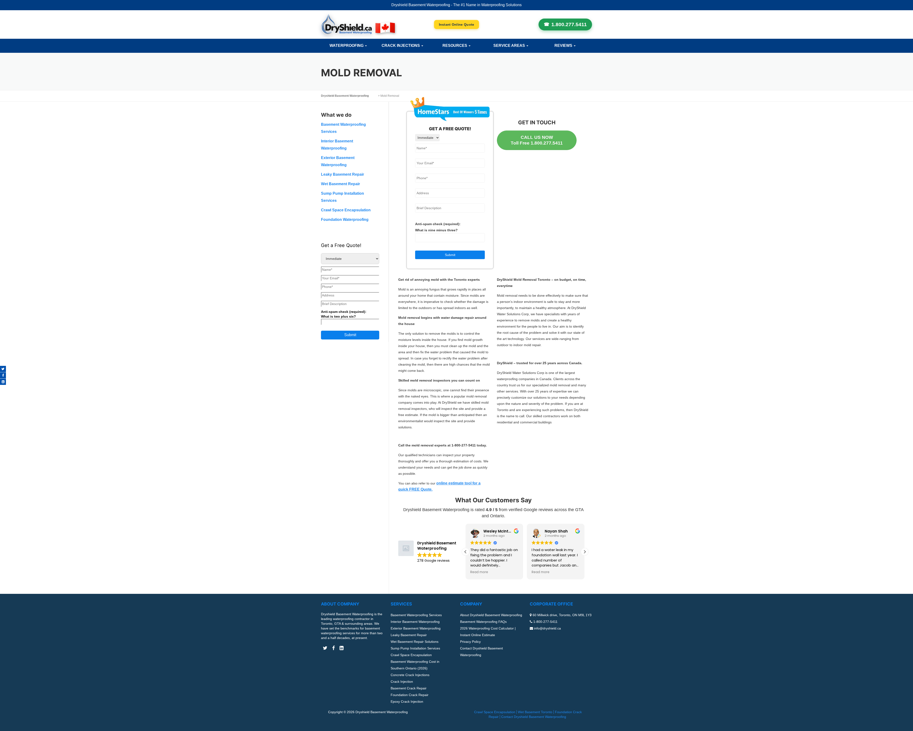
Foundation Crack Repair (409, 695)
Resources (455, 46)
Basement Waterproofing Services (416, 615)
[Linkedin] (3, 382)
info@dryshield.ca (547, 628)
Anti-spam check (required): (438, 227)
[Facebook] (3, 375)
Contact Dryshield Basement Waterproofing (533, 717)
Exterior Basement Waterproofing (416, 628)
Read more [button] (479, 572)
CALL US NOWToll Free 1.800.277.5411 (537, 140)
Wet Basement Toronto (535, 712)
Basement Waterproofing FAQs (483, 622)
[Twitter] (3, 369)
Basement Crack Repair (409, 688)
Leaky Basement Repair (342, 174)
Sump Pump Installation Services (415, 648)
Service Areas (509, 46)
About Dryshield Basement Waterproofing (491, 615)
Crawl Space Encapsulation (346, 210)
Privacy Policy (470, 642)
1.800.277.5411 (569, 24)
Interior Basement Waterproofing (415, 622)
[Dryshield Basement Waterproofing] (358, 24)
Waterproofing (347, 46)
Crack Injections (401, 46)
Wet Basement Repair (340, 184)
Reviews (563, 46)
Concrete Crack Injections (410, 675)
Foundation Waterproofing (345, 220)
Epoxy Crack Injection (407, 701)
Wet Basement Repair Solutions (414, 642)
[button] (584, 551)
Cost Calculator (456, 24)
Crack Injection (402, 681)
